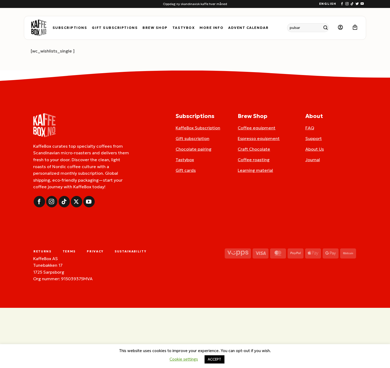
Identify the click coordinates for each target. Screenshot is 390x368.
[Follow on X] (76, 201)
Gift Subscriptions (115, 28)
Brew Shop (155, 28)
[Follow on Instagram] (347, 4)
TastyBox (183, 28)
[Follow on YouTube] (362, 4)
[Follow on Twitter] (357, 4)
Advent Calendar (248, 28)
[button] (340, 28)
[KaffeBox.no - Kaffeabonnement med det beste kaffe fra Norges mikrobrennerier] (38, 27)
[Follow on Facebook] (342, 4)
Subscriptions (70, 28)
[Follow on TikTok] (352, 4)
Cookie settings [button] (184, 359)
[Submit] (326, 28)
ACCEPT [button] (214, 359)
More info (211, 28)
